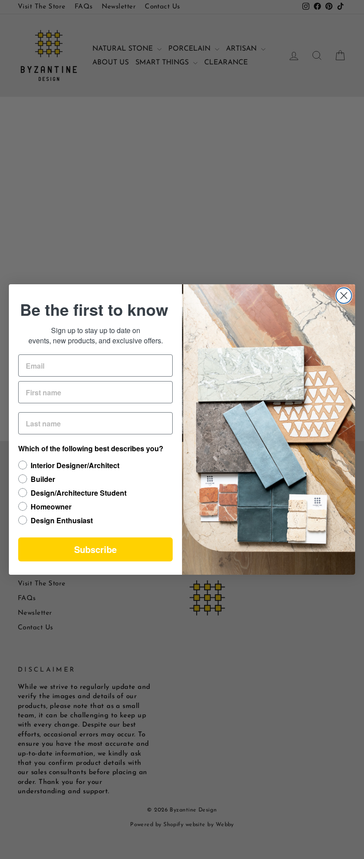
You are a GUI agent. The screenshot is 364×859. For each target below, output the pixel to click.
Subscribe (95, 549)
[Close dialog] (344, 295)
